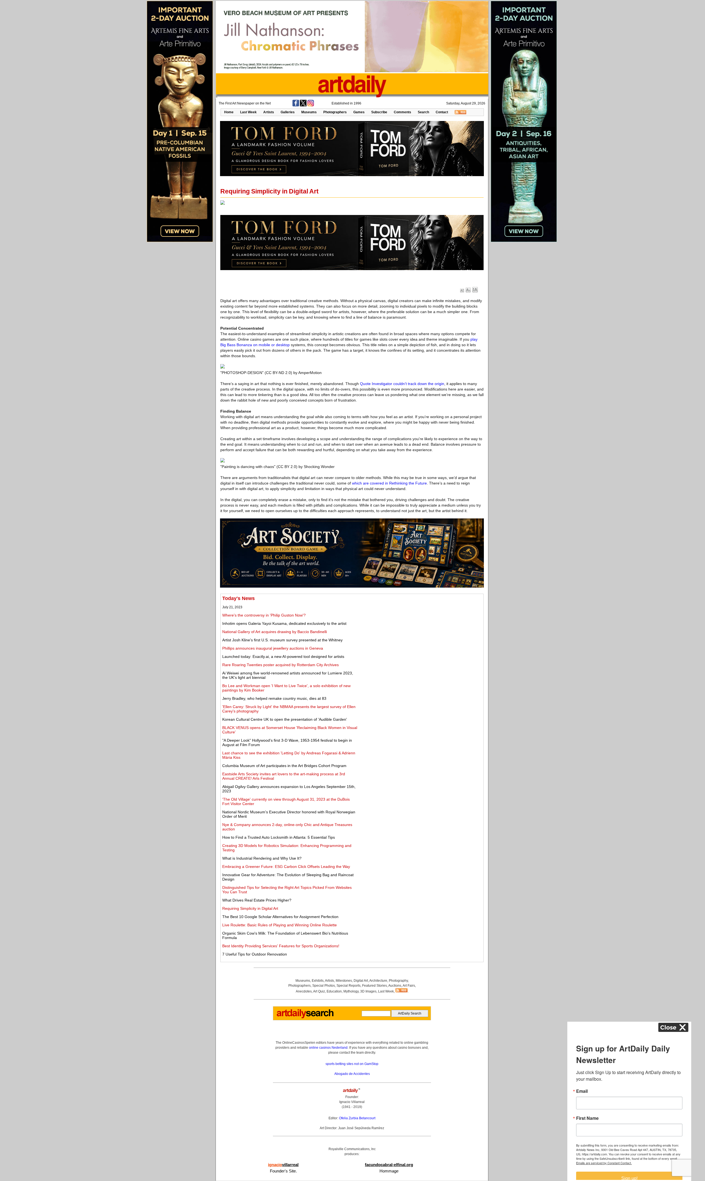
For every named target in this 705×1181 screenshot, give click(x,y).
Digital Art (361, 981)
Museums (309, 112)
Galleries (288, 112)
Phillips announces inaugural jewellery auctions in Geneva (272, 648)
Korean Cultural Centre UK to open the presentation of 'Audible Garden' (284, 719)
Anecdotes (304, 991)
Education (334, 991)
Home (229, 112)
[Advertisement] (420, 634)
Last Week (248, 112)
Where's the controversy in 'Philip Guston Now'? (264, 615)
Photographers (335, 112)
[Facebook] (295, 105)
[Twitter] (303, 105)
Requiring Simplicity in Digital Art (250, 908)
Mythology (351, 991)
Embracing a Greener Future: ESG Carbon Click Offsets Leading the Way (286, 866)
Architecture (378, 981)
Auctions (394, 986)
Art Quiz (319, 991)
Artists (268, 112)
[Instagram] (310, 105)
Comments (402, 112)
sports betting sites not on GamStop (352, 1064)
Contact (442, 112)
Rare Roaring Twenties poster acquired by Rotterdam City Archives (280, 665)
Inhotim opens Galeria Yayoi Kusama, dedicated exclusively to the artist (284, 623)
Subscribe (379, 112)
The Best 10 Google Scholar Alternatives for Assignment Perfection (280, 916)
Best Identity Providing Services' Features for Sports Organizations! (280, 946)
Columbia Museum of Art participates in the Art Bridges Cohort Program (284, 765)
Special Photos (323, 986)
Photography (398, 981)
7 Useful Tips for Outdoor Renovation (254, 954)
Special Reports (348, 986)
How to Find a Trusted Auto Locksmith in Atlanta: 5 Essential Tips (278, 837)
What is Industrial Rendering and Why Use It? (262, 858)
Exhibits (318, 981)
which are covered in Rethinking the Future (389, 483)
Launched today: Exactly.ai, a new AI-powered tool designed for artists (283, 656)
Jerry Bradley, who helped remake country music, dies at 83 (274, 698)
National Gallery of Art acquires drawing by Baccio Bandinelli (274, 631)
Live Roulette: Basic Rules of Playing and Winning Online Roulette (279, 925)
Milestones (344, 981)
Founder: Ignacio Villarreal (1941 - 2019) (352, 1102)
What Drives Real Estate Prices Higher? (256, 900)
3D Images (368, 991)
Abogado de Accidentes (352, 1074)
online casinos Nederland (328, 1048)
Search (423, 112)
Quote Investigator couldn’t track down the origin (402, 383)
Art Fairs (409, 986)
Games (359, 112)
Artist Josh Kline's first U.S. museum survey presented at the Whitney (282, 640)
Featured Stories (374, 986)
